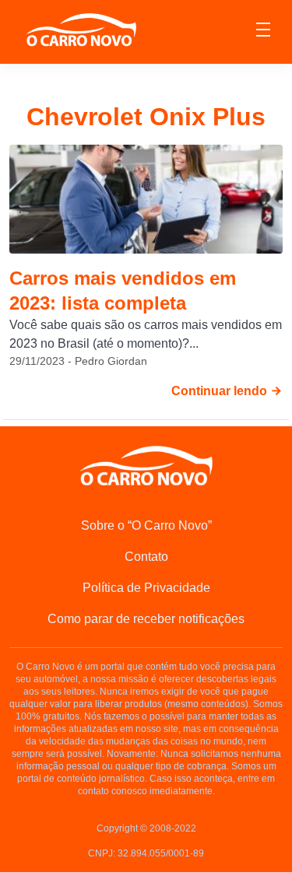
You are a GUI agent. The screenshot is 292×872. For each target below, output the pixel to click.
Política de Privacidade (146, 587)
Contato (146, 556)
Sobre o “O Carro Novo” (146, 525)
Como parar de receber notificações (146, 618)
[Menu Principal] (263, 31)
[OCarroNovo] (81, 30)
